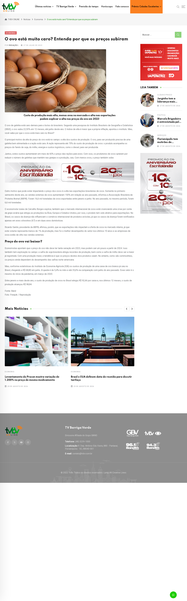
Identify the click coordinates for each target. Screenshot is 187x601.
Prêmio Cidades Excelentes (145, 7)
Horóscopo (107, 7)
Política (161, 115)
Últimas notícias (43, 7)
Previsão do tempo (88, 7)
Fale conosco (122, 7)
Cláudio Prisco (164, 95)
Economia (9, 372)
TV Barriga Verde (65, 7)
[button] (126, 308)
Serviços (161, 135)
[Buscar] (178, 6)
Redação (13, 45)
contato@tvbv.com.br (82, 453)
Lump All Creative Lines (114, 472)
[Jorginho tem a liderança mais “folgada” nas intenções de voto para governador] (147, 100)
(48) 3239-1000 (82, 441)
